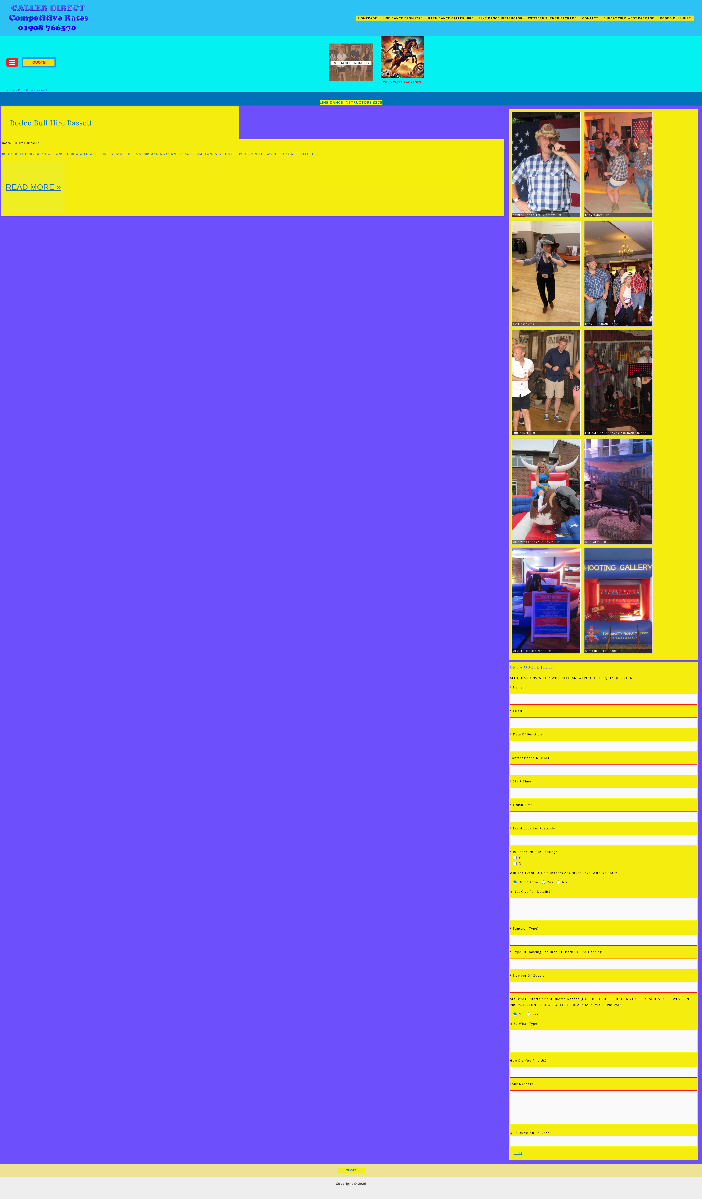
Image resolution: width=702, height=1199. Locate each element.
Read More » (33, 197)
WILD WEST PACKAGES (402, 82)
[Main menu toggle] (12, 62)
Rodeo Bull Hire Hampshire (20, 142)
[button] (39, 62)
